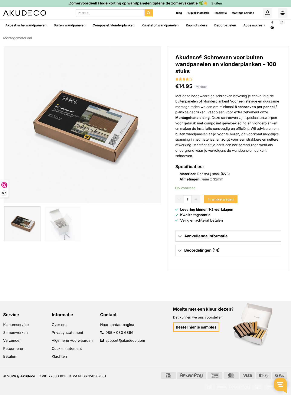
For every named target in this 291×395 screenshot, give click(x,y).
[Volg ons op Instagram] (281, 23)
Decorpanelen (225, 25)
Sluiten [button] (216, 3)
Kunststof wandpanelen (160, 25)
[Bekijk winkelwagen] (282, 13)
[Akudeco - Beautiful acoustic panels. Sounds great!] (24, 13)
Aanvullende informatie (206, 236)
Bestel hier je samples (196, 327)
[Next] (152, 124)
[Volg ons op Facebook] (272, 23)
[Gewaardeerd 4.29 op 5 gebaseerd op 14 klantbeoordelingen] (228, 79)
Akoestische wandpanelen (25, 25)
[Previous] (13, 124)
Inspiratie (221, 12)
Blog (179, 12)
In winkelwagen (221, 199)
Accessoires (252, 25)
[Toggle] (179, 236)
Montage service (243, 12)
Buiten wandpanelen (69, 25)
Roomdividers (196, 25)
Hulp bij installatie (198, 12)
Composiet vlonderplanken (113, 25)
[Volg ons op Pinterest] (272, 28)
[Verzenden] (149, 12)
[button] (267, 13)
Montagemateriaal (17, 38)
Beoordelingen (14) (202, 250)
